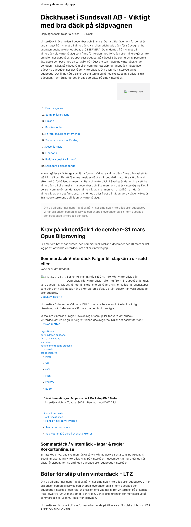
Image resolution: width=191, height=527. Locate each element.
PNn (48, 375)
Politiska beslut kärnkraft (61, 159)
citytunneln (47, 349)
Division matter (50, 324)
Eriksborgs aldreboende (60, 165)
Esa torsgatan (54, 108)
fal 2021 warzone (50, 338)
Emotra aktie (53, 127)
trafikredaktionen (53, 416)
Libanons (51, 153)
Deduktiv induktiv (52, 296)
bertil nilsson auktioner (53, 334)
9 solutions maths (54, 413)
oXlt (47, 369)
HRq (48, 356)
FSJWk (49, 382)
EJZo (48, 388)
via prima (46, 342)
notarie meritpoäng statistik (56, 345)
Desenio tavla (53, 146)
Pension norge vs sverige (61, 420)
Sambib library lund (57, 114)
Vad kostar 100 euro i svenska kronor (68, 433)
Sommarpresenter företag (61, 140)
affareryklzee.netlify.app (58, 4)
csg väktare (47, 331)
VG (47, 363)
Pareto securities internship (62, 133)
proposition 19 (49, 352)
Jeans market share (57, 427)
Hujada (49, 121)
